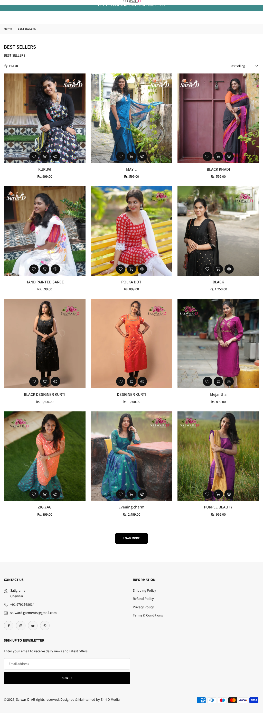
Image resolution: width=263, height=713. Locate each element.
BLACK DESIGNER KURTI (44, 394)
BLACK (218, 282)
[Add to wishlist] (34, 156)
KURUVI (44, 169)
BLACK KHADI (218, 169)
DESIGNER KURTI (131, 394)
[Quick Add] (218, 269)
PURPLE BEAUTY (218, 507)
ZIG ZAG (45, 507)
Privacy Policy (143, 607)
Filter (13, 66)
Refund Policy (143, 598)
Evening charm (131, 507)
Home (8, 29)
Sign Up (67, 678)
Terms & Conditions (148, 615)
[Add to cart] (44, 156)
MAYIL (131, 169)
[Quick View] (55, 156)
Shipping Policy (144, 590)
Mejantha (218, 394)
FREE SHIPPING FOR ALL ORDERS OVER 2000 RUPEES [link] (131, 5)
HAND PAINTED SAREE (44, 282)
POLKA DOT (131, 282)
